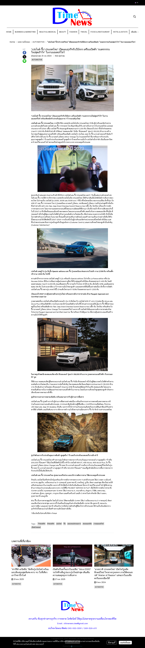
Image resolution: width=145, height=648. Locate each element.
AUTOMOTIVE (39, 42)
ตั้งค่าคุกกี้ (111, 643)
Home (12, 42)
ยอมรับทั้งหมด (125, 643)
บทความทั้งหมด (24, 42)
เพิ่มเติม (134, 32)
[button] (136, 3)
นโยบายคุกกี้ (40, 644)
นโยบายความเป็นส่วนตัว (24, 644)
